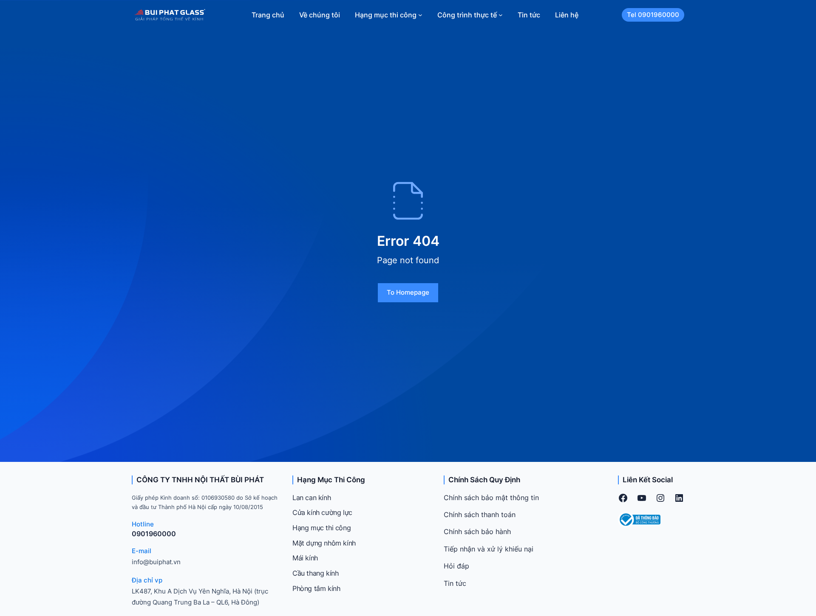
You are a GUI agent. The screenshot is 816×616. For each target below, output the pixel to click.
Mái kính (305, 558)
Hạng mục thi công (321, 527)
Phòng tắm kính (316, 588)
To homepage (408, 292)
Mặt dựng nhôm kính (324, 543)
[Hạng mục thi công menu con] (420, 15)
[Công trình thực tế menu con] (501, 15)
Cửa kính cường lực (322, 512)
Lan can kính (311, 497)
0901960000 (154, 533)
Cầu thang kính (315, 573)
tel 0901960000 (653, 15)
